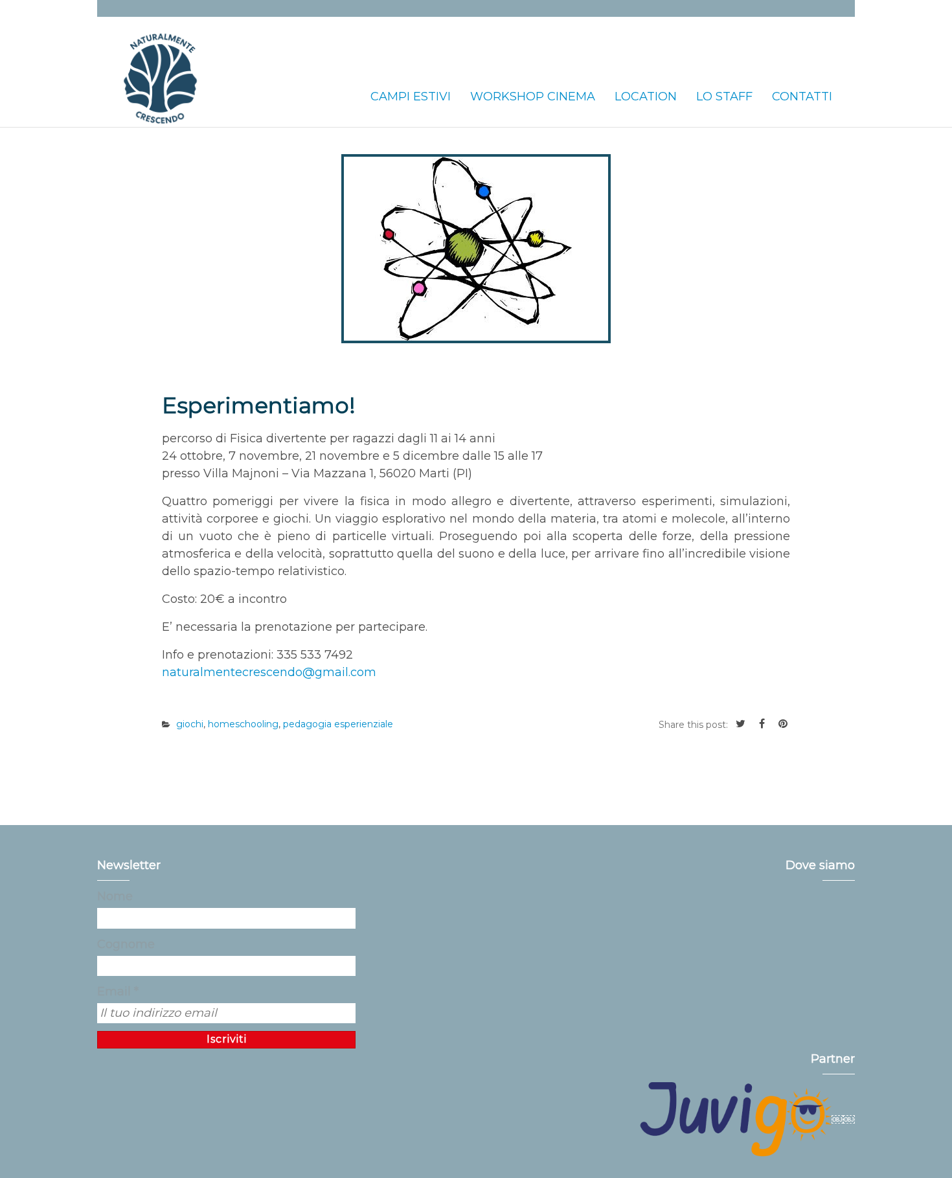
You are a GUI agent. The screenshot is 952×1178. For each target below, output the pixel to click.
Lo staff (724, 96)
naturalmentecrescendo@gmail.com (269, 672)
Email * (118, 991)
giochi (189, 724)
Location (646, 96)
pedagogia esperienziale (338, 724)
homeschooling (243, 724)
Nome (115, 896)
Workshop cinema (532, 96)
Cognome (126, 944)
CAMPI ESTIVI (410, 96)
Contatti (802, 96)
